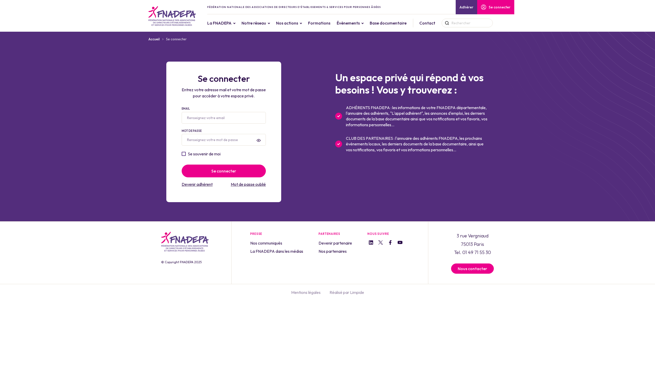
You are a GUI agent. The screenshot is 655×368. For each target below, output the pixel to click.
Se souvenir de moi (204, 153)
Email (186, 108)
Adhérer (466, 7)
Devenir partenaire (335, 243)
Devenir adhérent (197, 184)
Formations (319, 23)
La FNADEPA (219, 23)
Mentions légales (306, 292)
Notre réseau (254, 23)
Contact (427, 23)
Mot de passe (192, 131)
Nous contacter (472, 268)
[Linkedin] (370, 243)
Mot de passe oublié (248, 184)
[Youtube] (400, 243)
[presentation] (259, 140)
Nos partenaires (333, 251)
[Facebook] (390, 243)
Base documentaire (388, 23)
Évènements (348, 23)
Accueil (154, 39)
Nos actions (287, 23)
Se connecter (499, 7)
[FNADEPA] (172, 16)
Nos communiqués (266, 243)
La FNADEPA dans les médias (276, 251)
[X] (380, 243)
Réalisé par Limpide (347, 292)
